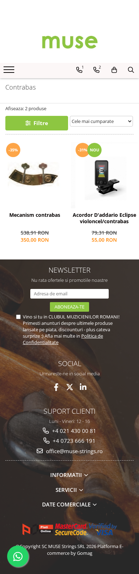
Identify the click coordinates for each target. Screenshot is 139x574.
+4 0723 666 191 (73, 440)
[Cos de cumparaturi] (114, 70)
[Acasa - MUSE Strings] (69, 41)
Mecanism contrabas (34, 215)
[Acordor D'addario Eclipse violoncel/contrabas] (104, 175)
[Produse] (10, 71)
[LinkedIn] (83, 387)
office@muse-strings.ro (74, 451)
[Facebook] (56, 387)
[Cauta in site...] (131, 70)
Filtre (39, 123)
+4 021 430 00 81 (73, 430)
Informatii (66, 474)
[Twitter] (69, 387)
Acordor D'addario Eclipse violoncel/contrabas (104, 218)
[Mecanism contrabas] (34, 175)
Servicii (67, 489)
